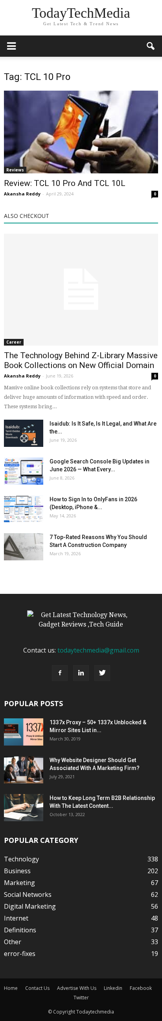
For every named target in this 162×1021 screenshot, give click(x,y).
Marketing (19, 882)
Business (17, 871)
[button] (151, 46)
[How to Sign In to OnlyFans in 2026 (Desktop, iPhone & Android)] (23, 509)
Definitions (20, 930)
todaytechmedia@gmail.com (98, 650)
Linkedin (113, 988)
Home (11, 988)
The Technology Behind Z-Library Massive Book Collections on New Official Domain (81, 360)
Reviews (15, 170)
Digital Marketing (30, 906)
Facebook (141, 988)
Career (13, 342)
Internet (16, 918)
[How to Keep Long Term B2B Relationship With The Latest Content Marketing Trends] (23, 807)
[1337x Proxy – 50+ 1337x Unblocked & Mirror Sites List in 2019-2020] (23, 732)
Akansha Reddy (22, 194)
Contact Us (37, 988)
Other (12, 941)
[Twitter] (102, 673)
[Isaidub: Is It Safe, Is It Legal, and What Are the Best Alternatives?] (23, 433)
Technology (21, 859)
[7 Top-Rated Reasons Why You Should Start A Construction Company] (23, 546)
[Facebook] (60, 673)
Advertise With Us (76, 988)
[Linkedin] (81, 673)
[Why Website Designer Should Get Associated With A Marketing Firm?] (23, 769)
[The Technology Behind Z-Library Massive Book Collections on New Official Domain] (81, 290)
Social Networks (28, 894)
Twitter (81, 997)
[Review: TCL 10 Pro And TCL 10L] (81, 132)
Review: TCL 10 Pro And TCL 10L (64, 183)
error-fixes (19, 953)
